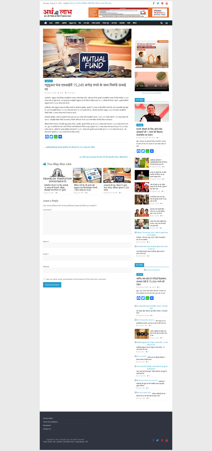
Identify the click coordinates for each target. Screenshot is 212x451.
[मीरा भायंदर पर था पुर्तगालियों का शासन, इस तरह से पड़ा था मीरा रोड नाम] (145, 320)
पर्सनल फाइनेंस (96, 23)
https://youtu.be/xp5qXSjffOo (152, 93)
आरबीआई (59, 442)
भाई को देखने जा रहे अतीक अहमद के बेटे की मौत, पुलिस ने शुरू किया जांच (158, 186)
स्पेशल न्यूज (106, 23)
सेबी (54, 442)
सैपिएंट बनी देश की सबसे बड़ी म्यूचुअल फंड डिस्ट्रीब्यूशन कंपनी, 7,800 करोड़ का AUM (86, 187)
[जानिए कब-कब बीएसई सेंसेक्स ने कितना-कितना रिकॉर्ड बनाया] (140, 356)
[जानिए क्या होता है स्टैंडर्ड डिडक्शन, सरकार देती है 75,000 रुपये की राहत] (152, 270)
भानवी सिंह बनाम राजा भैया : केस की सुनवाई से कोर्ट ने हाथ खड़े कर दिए (158, 199)
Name (46, 241)
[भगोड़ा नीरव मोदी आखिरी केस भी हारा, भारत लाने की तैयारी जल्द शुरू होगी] (142, 220)
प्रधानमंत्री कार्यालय (68, 442)
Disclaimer (47, 425)
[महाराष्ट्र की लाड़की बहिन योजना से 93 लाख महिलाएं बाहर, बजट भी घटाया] (142, 208)
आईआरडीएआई (80, 442)
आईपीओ (64, 23)
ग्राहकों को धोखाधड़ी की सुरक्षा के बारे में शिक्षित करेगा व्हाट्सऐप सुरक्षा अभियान (150, 383)
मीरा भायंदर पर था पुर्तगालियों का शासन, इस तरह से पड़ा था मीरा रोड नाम (151, 322)
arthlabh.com (65, 439)
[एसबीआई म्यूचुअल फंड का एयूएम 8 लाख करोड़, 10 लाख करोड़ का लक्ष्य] (151, 342)
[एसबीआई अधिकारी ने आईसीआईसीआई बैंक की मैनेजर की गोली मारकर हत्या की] (142, 159)
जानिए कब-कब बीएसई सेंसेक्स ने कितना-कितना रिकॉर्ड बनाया (150, 358)
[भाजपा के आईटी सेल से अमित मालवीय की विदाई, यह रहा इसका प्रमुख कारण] (142, 171)
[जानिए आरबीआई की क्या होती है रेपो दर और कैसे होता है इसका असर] (143, 392)
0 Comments (71, 93)
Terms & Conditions (50, 422)
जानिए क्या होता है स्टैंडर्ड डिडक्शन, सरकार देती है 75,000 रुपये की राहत (151, 281)
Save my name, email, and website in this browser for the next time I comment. (76, 279)
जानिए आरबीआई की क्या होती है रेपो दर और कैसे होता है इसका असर (150, 394)
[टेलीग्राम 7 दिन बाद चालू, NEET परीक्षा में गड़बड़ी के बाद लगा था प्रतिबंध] (151, 233)
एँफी (87, 442)
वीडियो (134, 23)
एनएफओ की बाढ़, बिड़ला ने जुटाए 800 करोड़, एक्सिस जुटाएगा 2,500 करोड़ (116, 187)
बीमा (80, 23)
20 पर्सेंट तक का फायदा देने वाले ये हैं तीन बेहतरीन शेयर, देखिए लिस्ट (105, 157)
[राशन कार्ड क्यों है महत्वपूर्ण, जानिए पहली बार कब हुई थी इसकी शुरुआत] (151, 366)
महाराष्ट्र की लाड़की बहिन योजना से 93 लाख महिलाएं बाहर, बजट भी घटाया (157, 211)
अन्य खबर (86, 23)
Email (46, 254)
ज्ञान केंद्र (114, 23)
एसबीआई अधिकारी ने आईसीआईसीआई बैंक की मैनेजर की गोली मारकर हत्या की (158, 162)
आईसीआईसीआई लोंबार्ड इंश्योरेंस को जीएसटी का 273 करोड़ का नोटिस (69, 147)
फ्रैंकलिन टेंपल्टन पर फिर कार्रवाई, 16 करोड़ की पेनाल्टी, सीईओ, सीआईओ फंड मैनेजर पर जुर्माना (56, 187)
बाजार (51, 23)
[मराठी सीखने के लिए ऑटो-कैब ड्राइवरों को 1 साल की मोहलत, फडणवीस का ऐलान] (152, 105)
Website (46, 266)
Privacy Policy (48, 418)
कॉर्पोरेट (57, 23)
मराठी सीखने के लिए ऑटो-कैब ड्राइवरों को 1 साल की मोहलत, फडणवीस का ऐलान (149, 131)
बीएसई (50, 442)
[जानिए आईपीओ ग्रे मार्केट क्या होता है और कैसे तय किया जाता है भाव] (142, 330)
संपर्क (128, 23)
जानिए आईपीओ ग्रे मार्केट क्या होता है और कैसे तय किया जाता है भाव (158, 333)
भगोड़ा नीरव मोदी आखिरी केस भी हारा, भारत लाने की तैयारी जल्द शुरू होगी (158, 223)
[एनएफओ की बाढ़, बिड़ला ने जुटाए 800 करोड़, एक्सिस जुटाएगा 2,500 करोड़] (117, 169)
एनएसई (45, 442)
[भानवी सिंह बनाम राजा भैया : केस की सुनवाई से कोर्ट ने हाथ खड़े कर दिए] (142, 196)
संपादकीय (122, 23)
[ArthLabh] (45, 23)
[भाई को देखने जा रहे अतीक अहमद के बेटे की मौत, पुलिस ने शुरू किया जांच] (142, 183)
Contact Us (47, 429)
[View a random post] (166, 23)
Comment (47, 210)
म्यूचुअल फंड (72, 23)
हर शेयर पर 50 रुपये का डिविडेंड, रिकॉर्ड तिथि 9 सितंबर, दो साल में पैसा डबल (90, 3)
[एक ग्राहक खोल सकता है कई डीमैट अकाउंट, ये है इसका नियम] (151, 306)
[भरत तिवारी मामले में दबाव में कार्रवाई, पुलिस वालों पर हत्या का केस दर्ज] (151, 246)
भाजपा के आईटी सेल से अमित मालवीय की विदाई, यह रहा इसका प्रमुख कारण (158, 174)
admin (62, 93)
